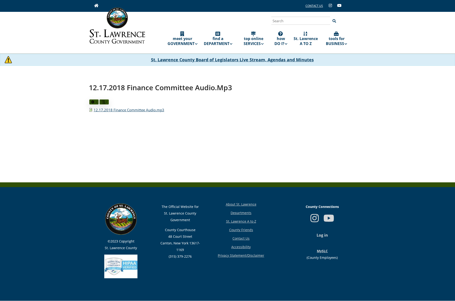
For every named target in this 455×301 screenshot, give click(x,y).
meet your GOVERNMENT (181, 41)
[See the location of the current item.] (104, 101)
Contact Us (241, 238)
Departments (241, 213)
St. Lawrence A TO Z (306, 41)
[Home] (117, 29)
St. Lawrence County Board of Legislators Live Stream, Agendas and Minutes (232, 60)
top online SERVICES (254, 41)
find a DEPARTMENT (216, 41)
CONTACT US (314, 6)
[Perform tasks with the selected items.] (94, 101)
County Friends (241, 230)
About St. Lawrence (241, 204)
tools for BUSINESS (335, 41)
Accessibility (241, 247)
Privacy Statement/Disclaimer (241, 255)
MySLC (322, 251)
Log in (322, 235)
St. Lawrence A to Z (241, 221)
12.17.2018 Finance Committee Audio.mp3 (129, 110)
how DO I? (279, 41)
